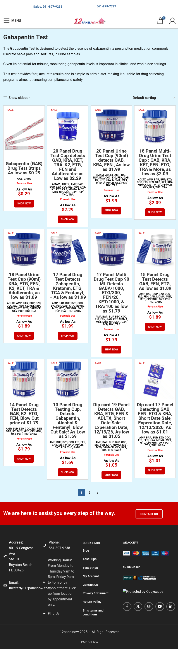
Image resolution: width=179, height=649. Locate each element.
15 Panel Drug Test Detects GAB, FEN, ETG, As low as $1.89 (155, 281)
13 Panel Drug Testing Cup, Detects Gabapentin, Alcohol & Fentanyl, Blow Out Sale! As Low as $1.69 (67, 420)
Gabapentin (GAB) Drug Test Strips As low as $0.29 (24, 168)
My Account (91, 576)
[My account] (172, 20)
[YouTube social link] (159, 606)
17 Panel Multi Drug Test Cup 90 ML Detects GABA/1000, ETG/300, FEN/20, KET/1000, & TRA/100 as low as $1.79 (111, 292)
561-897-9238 (52, 6)
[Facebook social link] (127, 606)
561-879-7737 (106, 6)
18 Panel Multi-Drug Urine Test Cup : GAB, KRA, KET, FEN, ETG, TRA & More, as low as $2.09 (155, 162)
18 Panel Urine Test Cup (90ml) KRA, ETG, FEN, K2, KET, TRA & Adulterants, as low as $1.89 (24, 286)
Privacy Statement (95, 593)
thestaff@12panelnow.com (30, 588)
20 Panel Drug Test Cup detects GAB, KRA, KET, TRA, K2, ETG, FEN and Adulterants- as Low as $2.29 (67, 164)
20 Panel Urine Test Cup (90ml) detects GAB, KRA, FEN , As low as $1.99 (111, 160)
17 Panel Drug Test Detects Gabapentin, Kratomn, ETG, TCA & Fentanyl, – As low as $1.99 (68, 286)
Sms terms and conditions (93, 612)
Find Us (53, 614)
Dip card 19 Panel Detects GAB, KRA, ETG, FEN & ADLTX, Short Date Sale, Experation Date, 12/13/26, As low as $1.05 (111, 420)
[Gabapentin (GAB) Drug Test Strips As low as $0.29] (24, 132)
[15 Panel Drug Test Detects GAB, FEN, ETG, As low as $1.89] (155, 249)
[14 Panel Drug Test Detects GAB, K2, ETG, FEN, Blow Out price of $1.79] (24, 379)
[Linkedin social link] (170, 606)
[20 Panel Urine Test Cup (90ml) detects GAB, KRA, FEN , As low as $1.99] (111, 126)
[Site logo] (89, 20)
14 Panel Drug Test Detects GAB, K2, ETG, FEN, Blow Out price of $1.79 (24, 413)
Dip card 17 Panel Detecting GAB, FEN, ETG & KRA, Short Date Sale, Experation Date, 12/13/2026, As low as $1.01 (155, 418)
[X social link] (138, 606)
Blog (86, 550)
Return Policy (92, 601)
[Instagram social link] (149, 606)
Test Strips (90, 567)
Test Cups (89, 559)
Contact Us (149, 514)
